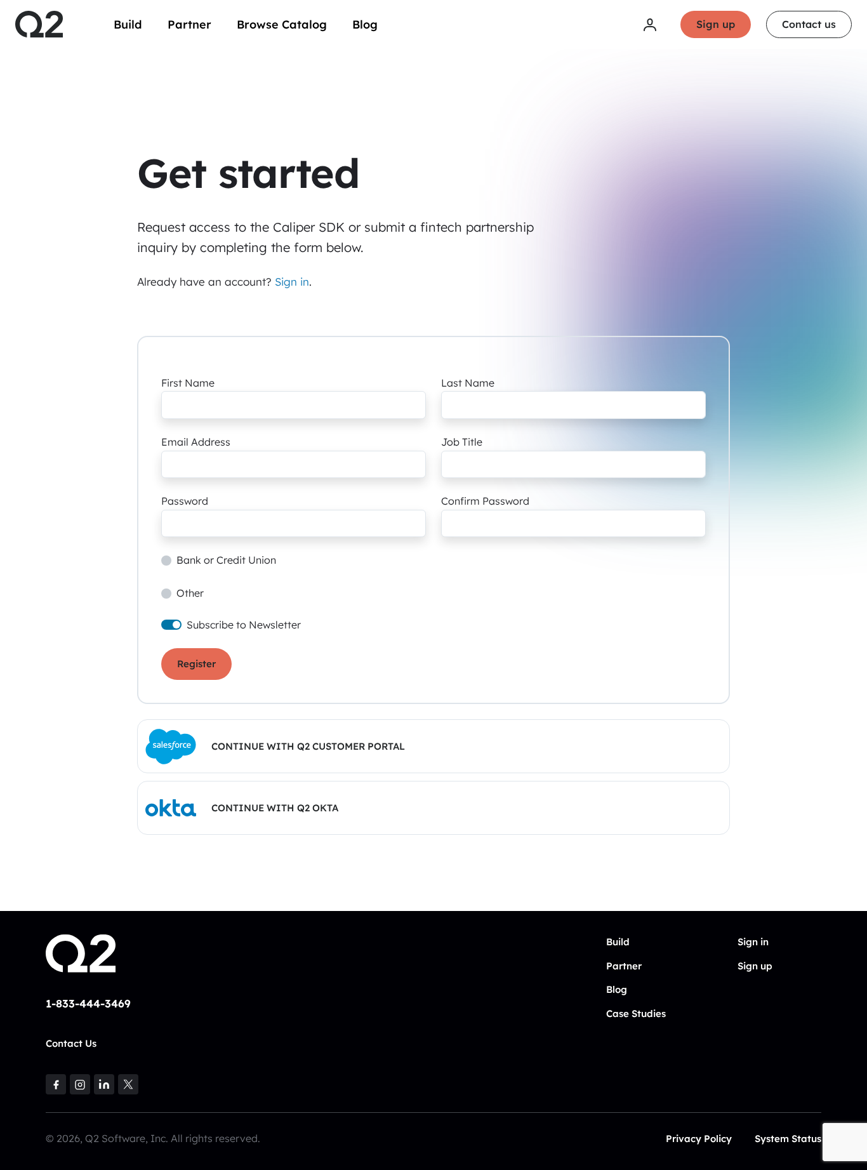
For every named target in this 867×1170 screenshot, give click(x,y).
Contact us (809, 24)
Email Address (195, 441)
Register (196, 664)
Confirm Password (485, 501)
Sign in (292, 281)
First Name (188, 382)
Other (190, 593)
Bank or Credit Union (226, 560)
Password (184, 501)
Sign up (715, 24)
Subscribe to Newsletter (244, 624)
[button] (433, 746)
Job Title (461, 441)
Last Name (467, 382)
